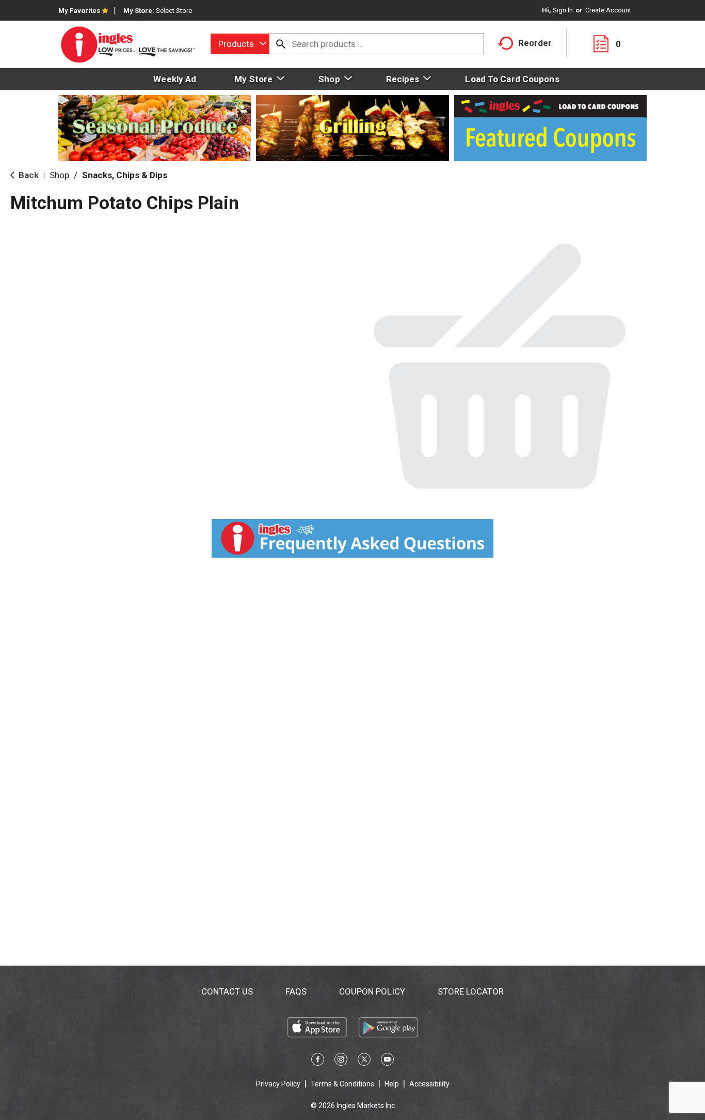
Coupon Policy (372, 991)
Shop (59, 175)
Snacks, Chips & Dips (124, 175)
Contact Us (227, 991)
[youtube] (387, 1061)
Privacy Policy (278, 1084)
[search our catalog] (280, 44)
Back (28, 175)
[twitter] (364, 1061)
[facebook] (317, 1061)
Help (391, 1084)
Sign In (563, 10)
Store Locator (471, 991)
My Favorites (79, 10)
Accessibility (429, 1084)
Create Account (608, 10)
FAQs (296, 991)
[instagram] (340, 1061)
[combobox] (240, 44)
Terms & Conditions (342, 1084)
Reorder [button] (535, 43)
